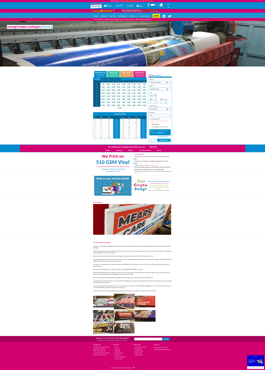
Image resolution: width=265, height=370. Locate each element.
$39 (138, 87)
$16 (107, 87)
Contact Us (133, 16)
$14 (112, 84)
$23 (117, 87)
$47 (128, 93)
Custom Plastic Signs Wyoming (101, 353)
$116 (143, 105)
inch (156, 99)
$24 (128, 84)
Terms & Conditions (120, 356)
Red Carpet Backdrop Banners (101, 347)
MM (113, 78)
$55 (128, 96)
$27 (138, 84)
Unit (151, 92)
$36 (117, 93)
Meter (108, 78)
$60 (138, 93)
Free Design (160, 126)
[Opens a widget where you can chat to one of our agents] (256, 362)
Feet (98, 78)
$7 (102, 84)
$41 (128, 90)
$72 (138, 96)
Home (96, 16)
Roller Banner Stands (143, 19)
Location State (108, 19)
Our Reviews (123, 16)
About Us (104, 16)
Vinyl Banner (98, 19)
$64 (133, 96)
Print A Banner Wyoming (99, 354)
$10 (107, 84)
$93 (138, 102)
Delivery (151, 86)
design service (98, 264)
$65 (128, 99)
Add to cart (164, 140)
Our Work (113, 16)
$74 (133, 99)
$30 (143, 84)
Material (151, 79)
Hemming (151, 112)
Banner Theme (130, 19)
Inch (103, 78)
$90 (143, 99)
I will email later (156, 119)
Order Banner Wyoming (99, 349)
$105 (138, 105)
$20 (123, 84)
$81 (138, 99)
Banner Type (119, 19)
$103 (143, 102)
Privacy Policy (119, 358)
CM (118, 78)
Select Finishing (153, 106)
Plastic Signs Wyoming (99, 351)
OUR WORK (154, 286)
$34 (123, 90)
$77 (143, 96)
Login (168, 4)
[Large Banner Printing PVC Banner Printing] (96, 5)
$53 (143, 90)
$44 (143, 87)
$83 (133, 102)
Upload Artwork (155, 124)
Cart (168, 7)
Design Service (145, 16)
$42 (133, 90)
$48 (138, 90)
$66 (143, 93)
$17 (117, 84)
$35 (133, 87)
